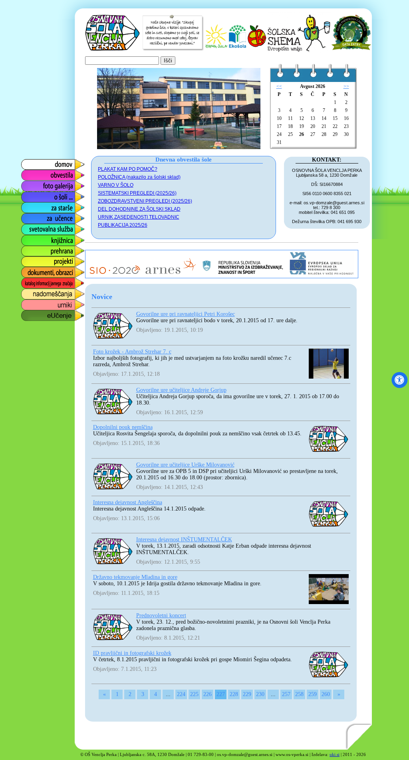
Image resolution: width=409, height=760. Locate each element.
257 (286, 694)
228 (234, 694)
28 (324, 134)
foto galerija (36, 184)
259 (312, 694)
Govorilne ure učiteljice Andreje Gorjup (181, 390)
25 (290, 134)
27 (312, 134)
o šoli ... (31, 194)
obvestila (33, 173)
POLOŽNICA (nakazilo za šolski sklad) (139, 177)
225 (194, 694)
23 (346, 126)
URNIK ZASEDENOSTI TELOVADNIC (138, 217)
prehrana (33, 248)
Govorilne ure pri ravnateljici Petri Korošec (185, 314)
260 (326, 694)
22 (335, 126)
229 (247, 694)
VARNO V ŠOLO (115, 185)
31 (279, 142)
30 (346, 134)
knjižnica (32, 238)
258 (299, 694)
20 (312, 126)
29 (335, 134)
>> (346, 86)
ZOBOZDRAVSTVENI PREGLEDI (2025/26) (145, 201)
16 (346, 118)
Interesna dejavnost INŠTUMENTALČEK (184, 540)
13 (312, 118)
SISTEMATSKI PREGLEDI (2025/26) (137, 193)
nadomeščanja (41, 292)
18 (290, 126)
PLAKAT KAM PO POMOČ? (127, 169)
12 (301, 118)
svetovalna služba (45, 227)
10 (279, 118)
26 (301, 134)
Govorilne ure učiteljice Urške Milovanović (185, 465)
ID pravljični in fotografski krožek (132, 653)
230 (260, 694)
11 (290, 118)
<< (279, 86)
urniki (28, 302)
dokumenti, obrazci (46, 270)
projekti (30, 259)
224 (181, 694)
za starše (33, 205)
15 (335, 118)
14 (324, 118)
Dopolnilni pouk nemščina (123, 427)
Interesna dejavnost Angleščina (127, 502)
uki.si (335, 754)
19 (301, 126)
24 (279, 134)
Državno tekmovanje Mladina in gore (135, 577)
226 (207, 694)
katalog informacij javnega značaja (45, 283)
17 (279, 126)
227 (220, 694)
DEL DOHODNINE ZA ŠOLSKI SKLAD (139, 209)
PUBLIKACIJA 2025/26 (122, 225)
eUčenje (32, 313)
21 (324, 126)
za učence (34, 216)
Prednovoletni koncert (161, 615)
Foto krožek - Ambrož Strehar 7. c (132, 352)
